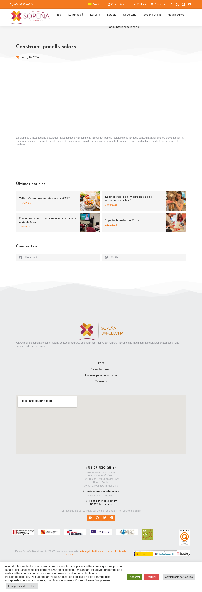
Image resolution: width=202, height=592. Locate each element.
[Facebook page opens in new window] (171, 4)
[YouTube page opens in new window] (189, 4)
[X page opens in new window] (177, 4)
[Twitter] (104, 518)
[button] (58, 257)
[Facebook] (111, 518)
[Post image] (90, 201)
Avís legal (84, 551)
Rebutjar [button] (151, 576)
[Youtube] (90, 518)
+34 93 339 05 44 (23, 4)
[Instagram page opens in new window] (183, 4)
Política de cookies (17, 576)
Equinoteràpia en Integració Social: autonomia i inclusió (128, 198)
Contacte (160, 4)
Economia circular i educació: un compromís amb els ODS (47, 220)
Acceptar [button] (135, 576)
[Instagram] (97, 518)
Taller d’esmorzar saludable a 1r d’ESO (44, 198)
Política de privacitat (102, 551)
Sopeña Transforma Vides (122, 220)
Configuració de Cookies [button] (22, 586)
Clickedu (142, 4)
